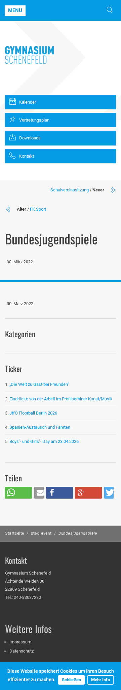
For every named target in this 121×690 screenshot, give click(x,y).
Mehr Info (100, 679)
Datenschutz (21, 651)
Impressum (20, 641)
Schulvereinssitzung (69, 189)
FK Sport (38, 209)
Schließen (71, 679)
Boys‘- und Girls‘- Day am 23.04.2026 (44, 441)
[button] (18, 493)
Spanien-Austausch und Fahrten (39, 427)
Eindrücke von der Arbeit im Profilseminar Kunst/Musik (61, 398)
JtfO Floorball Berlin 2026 (33, 413)
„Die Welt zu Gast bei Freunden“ (39, 384)
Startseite (14, 533)
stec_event (41, 533)
